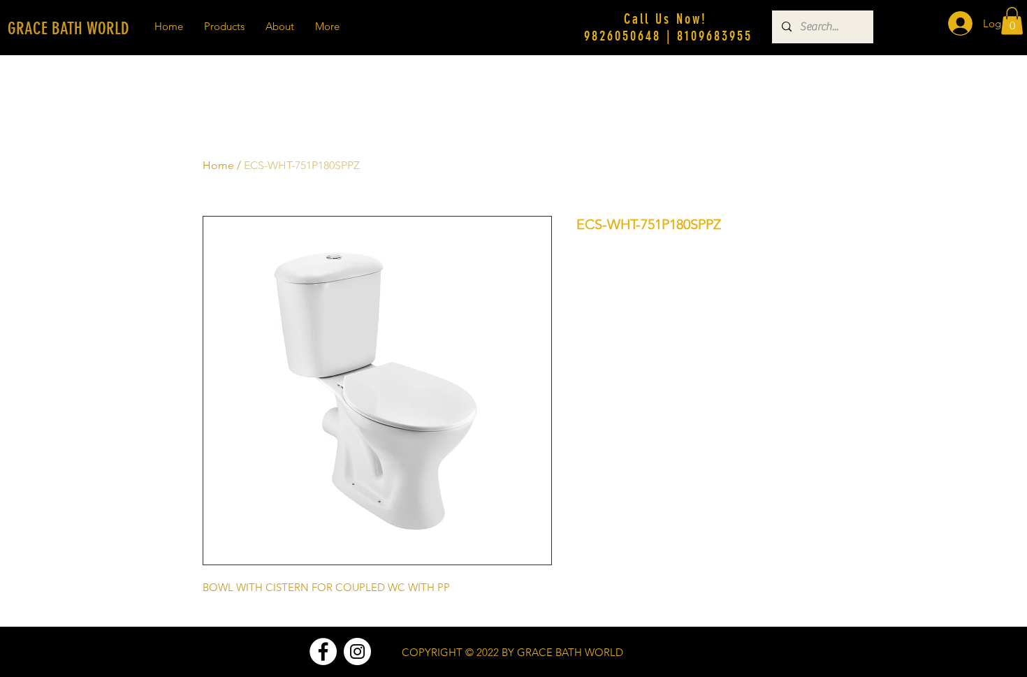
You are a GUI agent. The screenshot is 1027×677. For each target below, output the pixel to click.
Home (218, 165)
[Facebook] (323, 651)
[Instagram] (357, 651)
